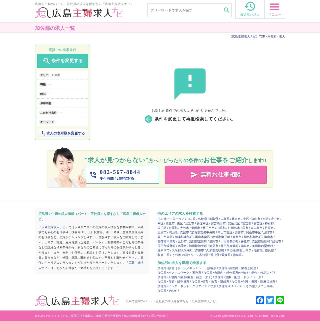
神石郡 (269, 223)
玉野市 (182, 241)
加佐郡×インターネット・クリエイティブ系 (187, 286)
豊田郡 (195, 228)
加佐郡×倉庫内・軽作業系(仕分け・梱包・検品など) (238, 272)
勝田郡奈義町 (229, 246)
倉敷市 (237, 237)
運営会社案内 (112, 315)
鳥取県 (213, 219)
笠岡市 (213, 241)
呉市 (245, 228)
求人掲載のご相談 (91, 315)
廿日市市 (208, 228)
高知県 (203, 255)
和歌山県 (164, 255)
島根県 (202, 219)
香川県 (214, 255)
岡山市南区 (202, 237)
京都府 (272, 36)
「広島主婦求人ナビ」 (53, 227)
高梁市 (182, 246)
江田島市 (234, 228)
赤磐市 (199, 250)
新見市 (213, 246)
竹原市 (269, 228)
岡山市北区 (225, 232)
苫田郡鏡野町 (167, 246)
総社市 (276, 241)
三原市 (162, 232)
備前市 (245, 246)
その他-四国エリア (184, 255)
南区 (161, 223)
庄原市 (170, 223)
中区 (246, 219)
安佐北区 (234, 223)
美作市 (239, 232)
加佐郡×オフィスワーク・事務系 (179, 272)
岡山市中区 (253, 232)
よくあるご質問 (66, 315)
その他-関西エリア (239, 250)
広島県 (225, 219)
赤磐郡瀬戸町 (221, 237)
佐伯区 (162, 228)
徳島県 (237, 255)
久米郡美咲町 (215, 250)
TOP (248, 36)
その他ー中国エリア (171, 219)
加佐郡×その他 (167, 290)
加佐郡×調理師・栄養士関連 (237, 268)
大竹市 (184, 228)
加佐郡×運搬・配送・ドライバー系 (237, 277)
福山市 (255, 219)
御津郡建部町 (184, 237)
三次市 (189, 223)
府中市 (275, 219)
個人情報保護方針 (135, 315)
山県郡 (221, 228)
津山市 (268, 237)
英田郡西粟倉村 (262, 246)
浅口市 (267, 232)
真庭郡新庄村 (261, 241)
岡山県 (173, 232)
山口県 (191, 219)
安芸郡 (246, 223)
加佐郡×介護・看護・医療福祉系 (253, 281)
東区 (180, 223)
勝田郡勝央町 (198, 246)
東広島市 (256, 228)
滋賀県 (258, 250)
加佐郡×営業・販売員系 (173, 281)
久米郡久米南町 (182, 250)
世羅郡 (173, 228)
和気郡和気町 (253, 237)
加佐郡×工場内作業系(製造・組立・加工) (185, 277)
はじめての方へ (44, 315)
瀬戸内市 (164, 250)
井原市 (245, 241)
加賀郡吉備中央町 (203, 232)
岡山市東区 (165, 237)
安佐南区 (202, 223)
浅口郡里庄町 (198, 241)
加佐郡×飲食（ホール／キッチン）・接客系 (187, 268)
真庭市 (184, 232)
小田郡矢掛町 (229, 241)
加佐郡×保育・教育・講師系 (210, 281)
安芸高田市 (218, 223)
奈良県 (269, 250)
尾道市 (236, 219)
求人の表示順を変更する (62, 133)
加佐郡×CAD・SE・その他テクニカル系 (245, 286)
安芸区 (258, 223)
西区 (265, 219)
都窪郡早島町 (167, 241)
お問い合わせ (157, 315)
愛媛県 (226, 255)
